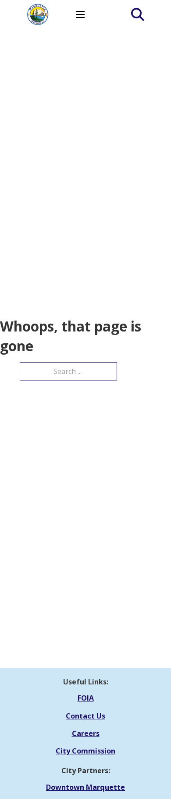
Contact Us (85, 716)
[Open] (133, 14)
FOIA (86, 698)
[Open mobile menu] (80, 14)
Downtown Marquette (85, 787)
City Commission (85, 751)
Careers (86, 733)
